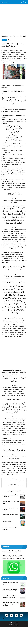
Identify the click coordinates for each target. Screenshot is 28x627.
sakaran (6, 2)
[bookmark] (26, 2)
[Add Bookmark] (9, 40)
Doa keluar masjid (7, 521)
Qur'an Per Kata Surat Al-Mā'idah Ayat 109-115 (10, 495)
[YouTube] (21, 615)
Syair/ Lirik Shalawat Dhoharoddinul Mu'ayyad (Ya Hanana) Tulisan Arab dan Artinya (11, 604)
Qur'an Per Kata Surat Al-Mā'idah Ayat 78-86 (10, 508)
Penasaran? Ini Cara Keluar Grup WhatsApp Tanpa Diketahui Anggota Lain (13, 551)
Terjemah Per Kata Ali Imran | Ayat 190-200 (10, 583)
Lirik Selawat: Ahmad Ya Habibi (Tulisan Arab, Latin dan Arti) (10, 590)
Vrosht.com (16, 624)
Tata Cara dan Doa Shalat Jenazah (10, 514)
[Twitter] (11, 615)
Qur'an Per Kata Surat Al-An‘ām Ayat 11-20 (11, 502)
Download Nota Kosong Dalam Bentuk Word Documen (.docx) (9, 596)
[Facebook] (6, 615)
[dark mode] (23, 2)
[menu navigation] (2, 2)
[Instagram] (16, 615)
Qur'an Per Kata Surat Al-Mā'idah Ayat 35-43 (10, 528)
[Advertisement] (14, 19)
